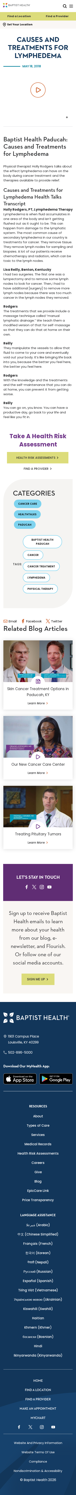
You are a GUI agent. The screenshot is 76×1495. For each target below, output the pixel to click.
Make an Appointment (38, 1408)
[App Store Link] (20, 1079)
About (38, 1116)
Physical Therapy (40, 589)
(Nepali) (38, 1262)
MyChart (38, 1418)
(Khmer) (38, 1327)
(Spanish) (38, 1281)
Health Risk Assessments (35, 458)
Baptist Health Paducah (42, 542)
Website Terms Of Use (38, 1452)
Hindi (38, 1346)
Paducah (24, 524)
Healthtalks (27, 514)
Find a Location (19, 16)
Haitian (38, 1318)
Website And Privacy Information (38, 1443)
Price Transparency (38, 1200)
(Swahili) (38, 1309)
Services (38, 1135)
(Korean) (38, 1253)
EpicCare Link (38, 1190)
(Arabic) (38, 1225)
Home (38, 1380)
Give (38, 1172)
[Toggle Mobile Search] (65, 6)
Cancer (33, 555)
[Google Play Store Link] (56, 1079)
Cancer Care (27, 504)
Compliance (38, 1461)
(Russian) (38, 1271)
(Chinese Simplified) (38, 1234)
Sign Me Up (36, 979)
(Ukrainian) (38, 1299)
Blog (38, 1181)
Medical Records (38, 1144)
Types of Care (38, 1125)
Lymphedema (36, 577)
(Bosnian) (38, 1337)
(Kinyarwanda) (38, 1355)
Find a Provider (57, 16)
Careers (38, 1163)
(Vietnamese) (38, 1290)
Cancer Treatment (41, 566)
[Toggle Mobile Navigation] (71, 6)
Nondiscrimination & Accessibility (38, 1471)
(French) (38, 1243)
